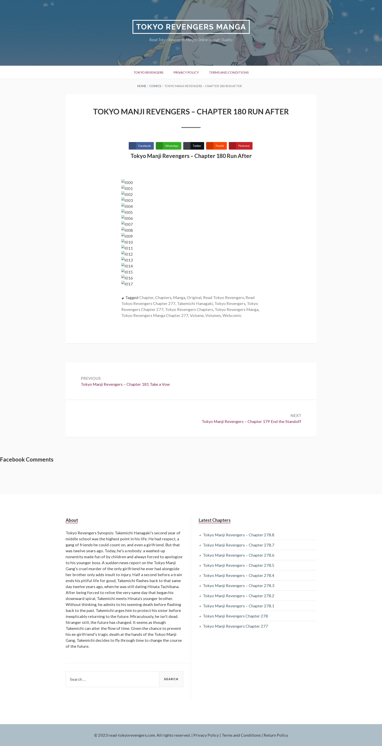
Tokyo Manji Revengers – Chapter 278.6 (238, 555)
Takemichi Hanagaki (195, 303)
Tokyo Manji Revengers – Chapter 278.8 (238, 534)
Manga (179, 297)
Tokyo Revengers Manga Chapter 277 (154, 315)
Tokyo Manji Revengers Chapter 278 (235, 616)
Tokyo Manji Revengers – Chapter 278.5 (238, 565)
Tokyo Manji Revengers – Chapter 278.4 (238, 575)
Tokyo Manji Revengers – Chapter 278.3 (238, 585)
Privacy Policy (186, 72)
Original (194, 297)
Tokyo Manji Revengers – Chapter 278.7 (238, 544)
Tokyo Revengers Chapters (189, 309)
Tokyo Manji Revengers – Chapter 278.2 (238, 595)
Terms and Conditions (229, 72)
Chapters (163, 297)
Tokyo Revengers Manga (191, 26)
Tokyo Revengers (148, 72)
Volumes (213, 315)
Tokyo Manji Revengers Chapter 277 (235, 626)
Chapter (146, 297)
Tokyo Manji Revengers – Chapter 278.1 (238, 605)
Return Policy (276, 735)
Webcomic (232, 315)
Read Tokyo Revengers (223, 297)
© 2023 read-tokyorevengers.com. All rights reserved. (142, 735)
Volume (197, 315)
